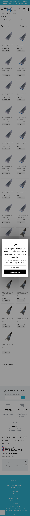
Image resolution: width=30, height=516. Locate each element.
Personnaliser (15, 267)
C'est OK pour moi (15, 272)
